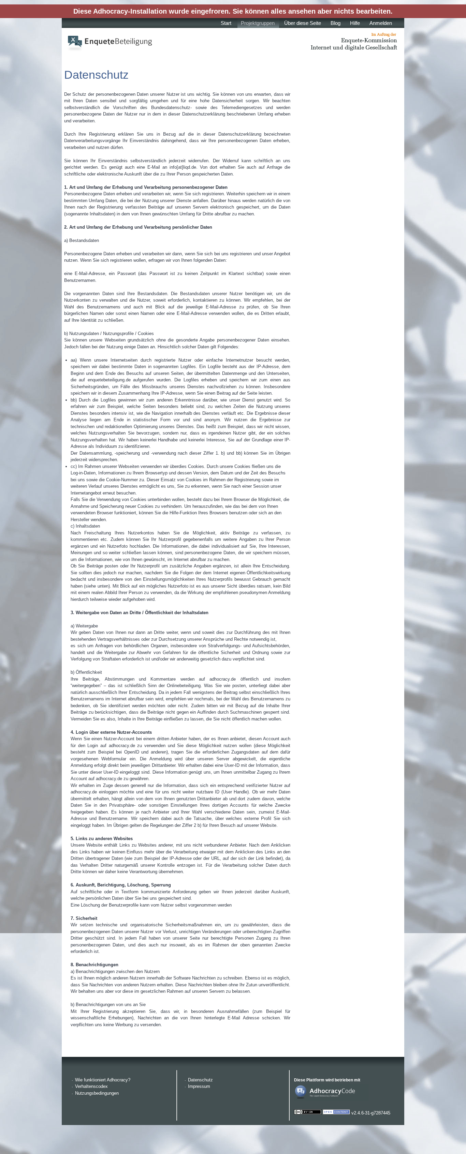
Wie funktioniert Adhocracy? (102, 1079)
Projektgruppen (258, 23)
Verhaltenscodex (91, 1086)
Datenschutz (200, 1079)
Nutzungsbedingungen (97, 1093)
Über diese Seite (302, 23)
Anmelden (380, 23)
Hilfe (355, 23)
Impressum (199, 1086)
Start (226, 23)
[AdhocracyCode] (331, 1099)
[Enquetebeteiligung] (233, 41)
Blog (335, 23)
